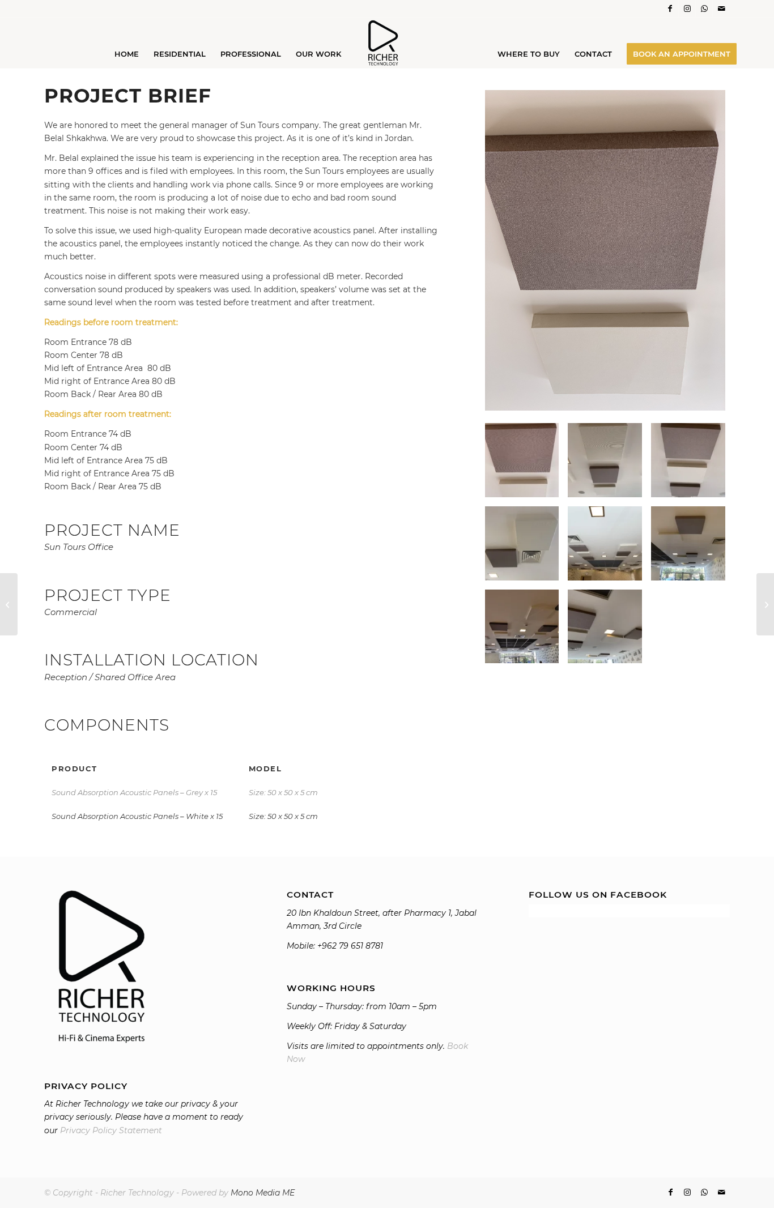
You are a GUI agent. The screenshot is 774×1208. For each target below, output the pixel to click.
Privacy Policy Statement (111, 1130)
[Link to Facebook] (670, 8)
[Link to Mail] (721, 8)
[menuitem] (126, 54)
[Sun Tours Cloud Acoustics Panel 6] (605, 626)
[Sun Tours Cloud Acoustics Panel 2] (605, 460)
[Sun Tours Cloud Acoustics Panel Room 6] (522, 626)
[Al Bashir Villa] (765, 604)
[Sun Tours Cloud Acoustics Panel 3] (688, 460)
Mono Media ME (263, 1193)
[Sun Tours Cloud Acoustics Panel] (522, 543)
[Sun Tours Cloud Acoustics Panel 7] (605, 543)
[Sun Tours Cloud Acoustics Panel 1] (605, 252)
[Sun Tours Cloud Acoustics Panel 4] (688, 543)
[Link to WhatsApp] (704, 8)
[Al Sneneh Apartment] (9, 604)
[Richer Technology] (387, 42)
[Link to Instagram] (687, 8)
